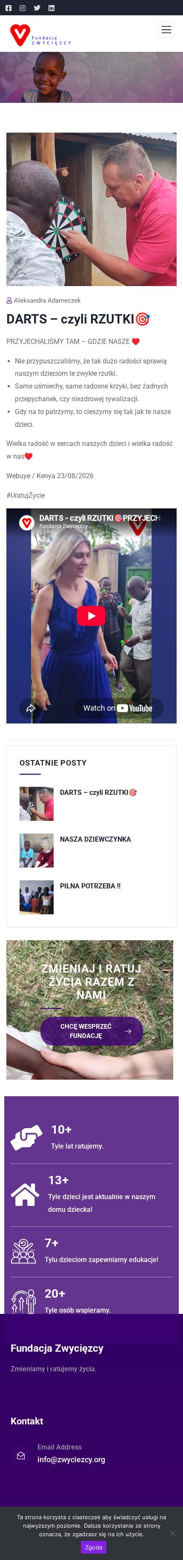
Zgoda (93, 1547)
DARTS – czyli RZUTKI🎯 (98, 793)
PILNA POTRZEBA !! (90, 886)
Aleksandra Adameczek (47, 300)
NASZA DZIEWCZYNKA (95, 839)
